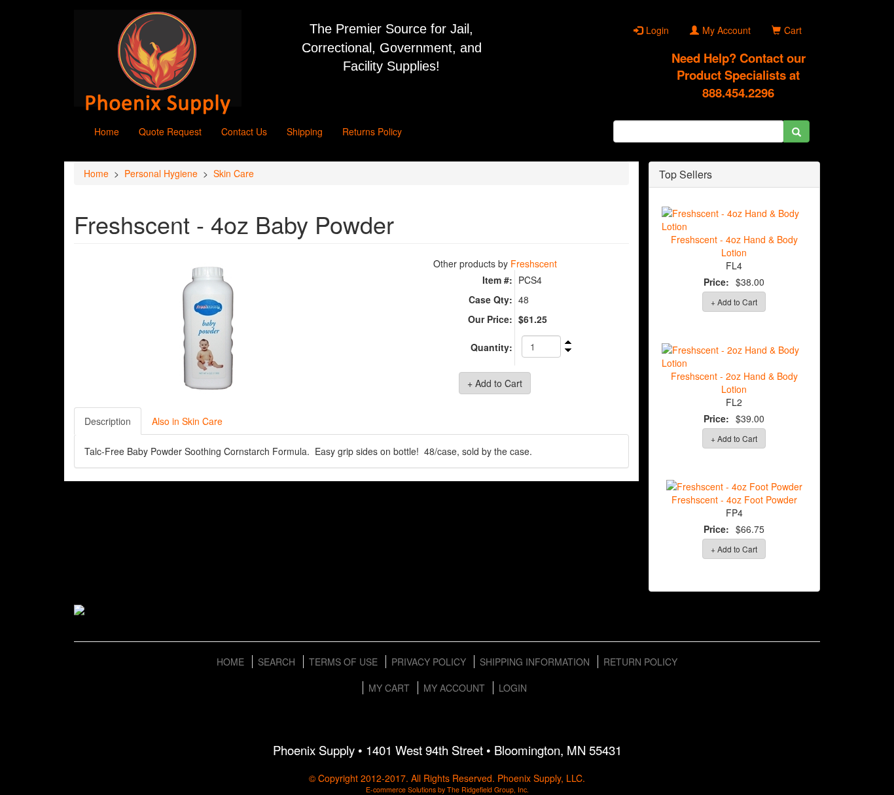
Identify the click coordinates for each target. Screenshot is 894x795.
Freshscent (533, 263)
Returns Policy (372, 131)
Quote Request (170, 131)
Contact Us (244, 131)
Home (106, 131)
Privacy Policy (428, 661)
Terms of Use (343, 661)
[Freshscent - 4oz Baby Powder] (208, 328)
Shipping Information (535, 661)
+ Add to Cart (734, 301)
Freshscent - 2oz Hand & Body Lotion (734, 382)
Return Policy (640, 661)
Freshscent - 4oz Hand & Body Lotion (734, 246)
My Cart (389, 687)
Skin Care (233, 173)
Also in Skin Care (187, 421)
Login (657, 30)
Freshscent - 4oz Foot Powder (734, 499)
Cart (793, 30)
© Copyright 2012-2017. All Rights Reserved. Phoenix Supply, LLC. (447, 778)
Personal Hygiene (161, 173)
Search (276, 661)
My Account (726, 30)
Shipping (305, 131)
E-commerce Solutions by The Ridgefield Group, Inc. (447, 789)
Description (107, 421)
